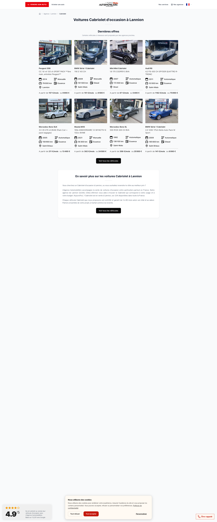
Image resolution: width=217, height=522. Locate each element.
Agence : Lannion (50, 14)
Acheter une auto (58, 4)
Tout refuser (75, 514)
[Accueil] (40, 14)
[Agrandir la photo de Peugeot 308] (68, 43)
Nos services (163, 4)
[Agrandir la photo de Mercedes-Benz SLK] (68, 101)
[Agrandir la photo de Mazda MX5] (104, 101)
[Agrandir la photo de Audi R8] (175, 43)
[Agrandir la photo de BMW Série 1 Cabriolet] (104, 43)
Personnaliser (141, 514)
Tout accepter (91, 514)
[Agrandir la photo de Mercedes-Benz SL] (139, 101)
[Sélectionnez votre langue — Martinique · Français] (189, 4)
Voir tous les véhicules (108, 161)
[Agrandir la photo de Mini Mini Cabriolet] (139, 43)
